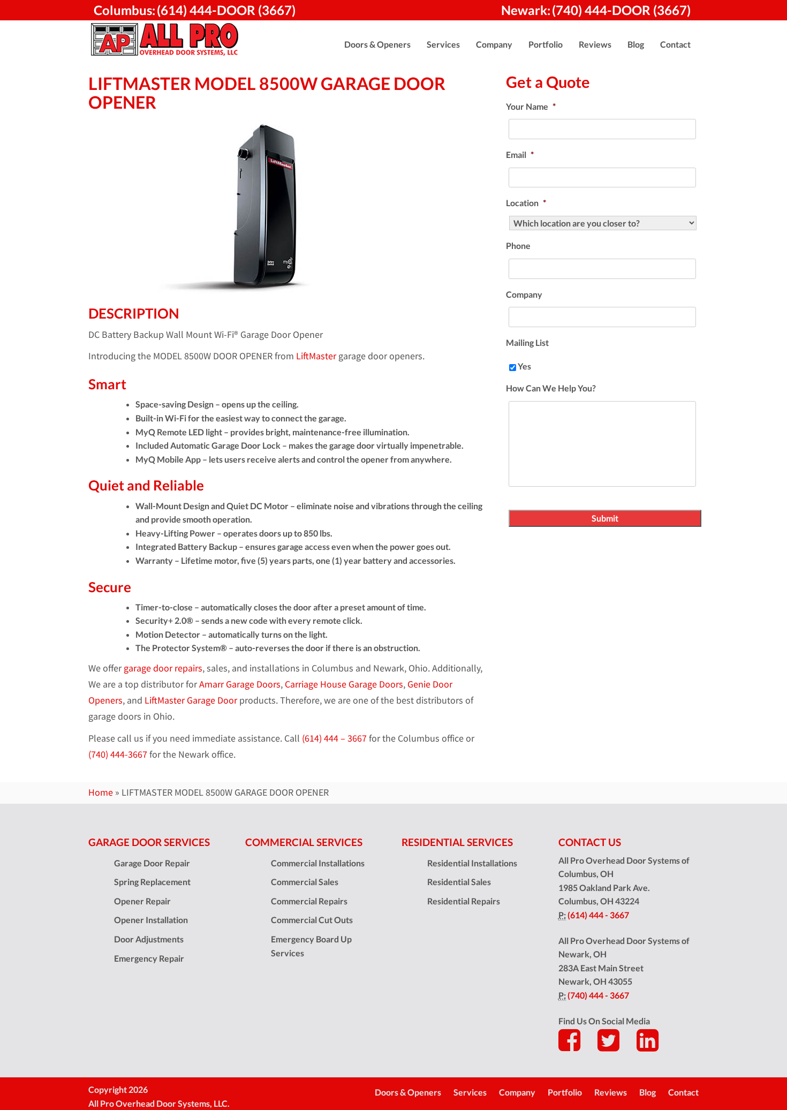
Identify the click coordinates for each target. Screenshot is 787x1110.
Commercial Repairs (309, 901)
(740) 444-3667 (117, 754)
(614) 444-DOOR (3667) (226, 10)
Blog (647, 1092)
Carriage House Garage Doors (344, 684)
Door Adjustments (149, 939)
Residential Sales (459, 882)
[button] (377, 44)
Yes (524, 366)
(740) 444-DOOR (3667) (621, 10)
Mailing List (527, 342)
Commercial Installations (318, 863)
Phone (518, 245)
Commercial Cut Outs (312, 920)
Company (524, 294)
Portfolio (565, 1092)
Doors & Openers (408, 1092)
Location (526, 203)
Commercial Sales (304, 882)
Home (100, 792)
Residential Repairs (463, 901)
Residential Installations (472, 863)
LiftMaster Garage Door (191, 700)
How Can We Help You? (551, 388)
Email (520, 154)
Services (470, 1092)
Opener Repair (142, 901)
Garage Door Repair (152, 863)
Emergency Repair (149, 958)
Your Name (531, 106)
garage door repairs (163, 668)
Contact (683, 1092)
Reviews (610, 1092)
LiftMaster (316, 356)
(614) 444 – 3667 (334, 738)
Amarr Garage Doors (240, 684)
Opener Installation (151, 920)
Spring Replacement (152, 882)
